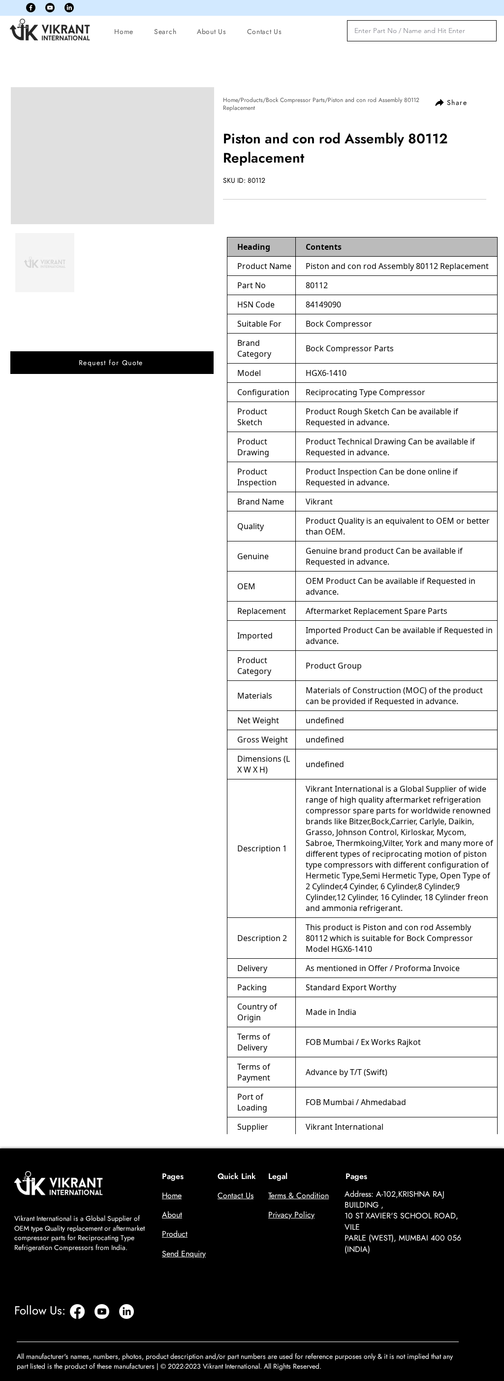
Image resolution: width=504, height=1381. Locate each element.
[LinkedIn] (69, 7)
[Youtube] (50, 7)
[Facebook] (30, 7)
